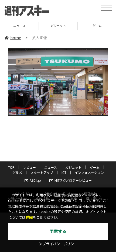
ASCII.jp (35, 180)
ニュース (50, 167)
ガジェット (38, 25)
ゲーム (77, 25)
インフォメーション (89, 172)
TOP (11, 167)
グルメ (17, 172)
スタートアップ (41, 172)
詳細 (29, 217)
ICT (64, 172)
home (15, 37)
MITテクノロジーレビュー (73, 180)
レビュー (29, 167)
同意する (58, 231)
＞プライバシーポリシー (58, 244)
